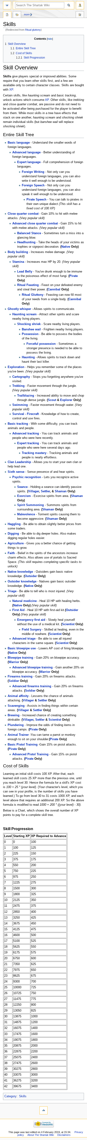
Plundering (16, 725)
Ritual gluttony (33, 29)
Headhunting (26, 242)
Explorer (66, 400)
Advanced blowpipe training (32, 667)
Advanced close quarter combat (35, 223)
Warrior (14, 662)
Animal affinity (18, 696)
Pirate (73, 276)
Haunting (28, 357)
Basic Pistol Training (23, 744)
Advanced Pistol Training (30, 754)
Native (65, 246)
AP (47, 100)
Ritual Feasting (28, 285)
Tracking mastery (34, 453)
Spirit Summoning (30, 505)
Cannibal (54, 289)
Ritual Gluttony (32, 294)
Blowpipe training (20, 657)
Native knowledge (20, 571)
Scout (52, 400)
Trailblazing (25, 395)
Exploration (16, 367)
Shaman (61, 491)
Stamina (18, 261)
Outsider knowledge (22, 581)
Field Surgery (31, 629)
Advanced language (26, 152)
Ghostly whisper (19, 309)
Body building (18, 252)
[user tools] (80, 5)
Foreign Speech (33, 185)
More (27, 14)
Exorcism (24, 496)
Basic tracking (18, 423)
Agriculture (16, 543)
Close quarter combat (23, 213)
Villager (33, 491)
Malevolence (26, 514)
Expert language (29, 162)
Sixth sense (16, 471)
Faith (11, 553)
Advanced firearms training (31, 686)
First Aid (18, 610)
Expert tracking (28, 443)
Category (10, 1096)
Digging (13, 533)
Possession (30, 334)
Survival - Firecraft (25, 414)
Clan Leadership (19, 462)
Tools (80, 15)
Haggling (14, 524)
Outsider (31, 576)
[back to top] (43, 1110)
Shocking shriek (29, 324)
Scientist (68, 624)
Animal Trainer (18, 734)
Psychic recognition (26, 477)
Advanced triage (23, 638)
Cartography (21, 376)
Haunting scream (24, 314)
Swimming (20, 405)
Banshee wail (31, 329)
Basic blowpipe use (22, 648)
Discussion (17, 15)
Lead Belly (24, 271)
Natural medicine (24, 601)
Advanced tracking (25, 433)
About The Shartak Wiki (40, 1134)
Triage (12, 591)
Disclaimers (64, 1134)
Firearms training (20, 676)
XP (11, 89)
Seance (22, 487)
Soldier (14, 681)
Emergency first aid (31, 619)
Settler (45, 491)
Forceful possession (41, 343)
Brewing (13, 715)
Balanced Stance (29, 233)
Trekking (18, 386)
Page (7, 15)
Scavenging (16, 705)
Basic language (19, 142)
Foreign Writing (33, 172)
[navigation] (7, 5)
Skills (22, 1096)
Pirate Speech (36, 199)
